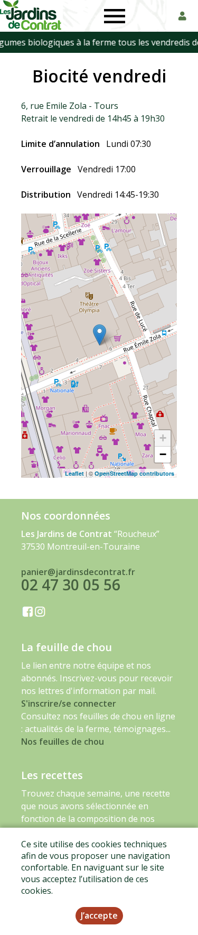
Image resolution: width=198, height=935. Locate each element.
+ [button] (162, 438)
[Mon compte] (182, 16)
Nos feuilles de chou (62, 741)
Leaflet (74, 473)
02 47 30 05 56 (70, 585)
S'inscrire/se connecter (68, 703)
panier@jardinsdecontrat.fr (78, 572)
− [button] (162, 454)
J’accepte (99, 915)
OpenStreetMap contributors (134, 473)
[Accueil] (31, 16)
